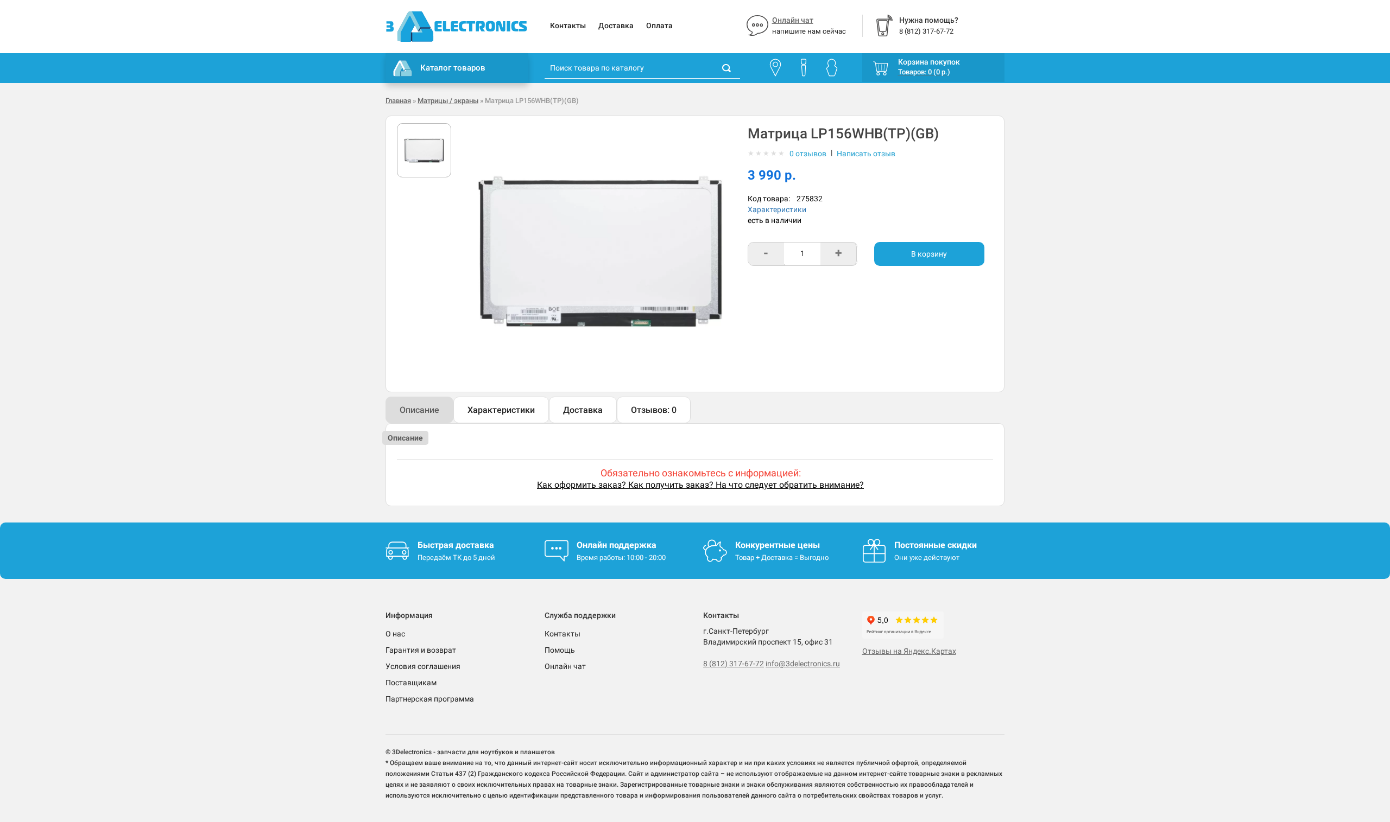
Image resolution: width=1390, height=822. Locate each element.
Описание (419, 410)
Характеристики (777, 209)
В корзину (929, 254)
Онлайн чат (792, 20)
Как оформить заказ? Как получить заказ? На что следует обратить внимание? (700, 485)
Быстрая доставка (456, 545)
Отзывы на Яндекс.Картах (909, 651)
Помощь (560, 650)
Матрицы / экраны (448, 101)
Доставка (616, 25)
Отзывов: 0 (654, 410)
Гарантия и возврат (421, 650)
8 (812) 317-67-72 (733, 663)
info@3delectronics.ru (803, 663)
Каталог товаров (452, 68)
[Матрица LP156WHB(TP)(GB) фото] (424, 150)
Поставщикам (411, 682)
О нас (395, 633)
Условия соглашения (423, 666)
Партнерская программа (430, 698)
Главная (398, 101)
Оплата (659, 25)
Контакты (568, 25)
